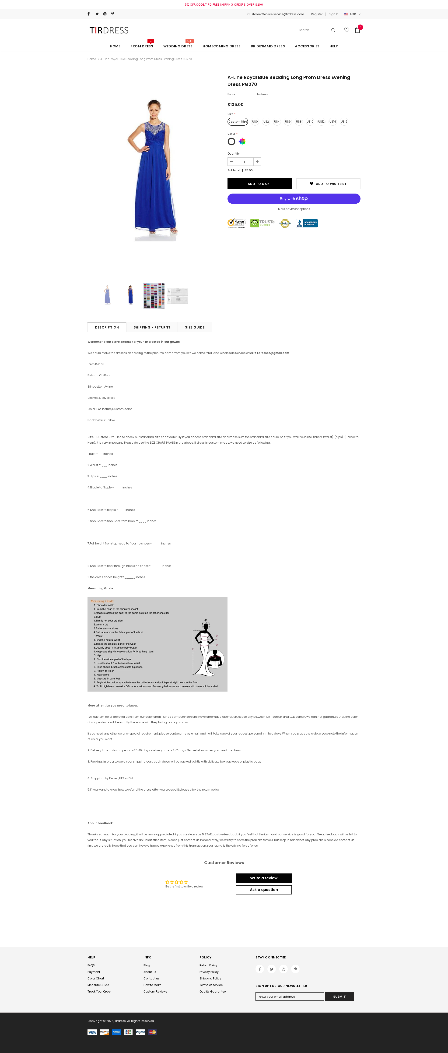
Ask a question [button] (264, 889)
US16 (344, 122)
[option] (154, 175)
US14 (332, 122)
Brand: (232, 94)
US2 (266, 122)
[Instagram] (106, 14)
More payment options (294, 209)
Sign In (334, 14)
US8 (299, 122)
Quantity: (234, 153)
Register (316, 14)
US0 (255, 122)
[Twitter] (98, 14)
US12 (321, 122)
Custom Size (237, 122)
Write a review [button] (264, 878)
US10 (310, 122)
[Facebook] (90, 14)
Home (92, 59)
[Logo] (110, 30)
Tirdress (262, 94)
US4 (277, 122)
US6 (288, 122)
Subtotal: (234, 170)
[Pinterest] (114, 14)
